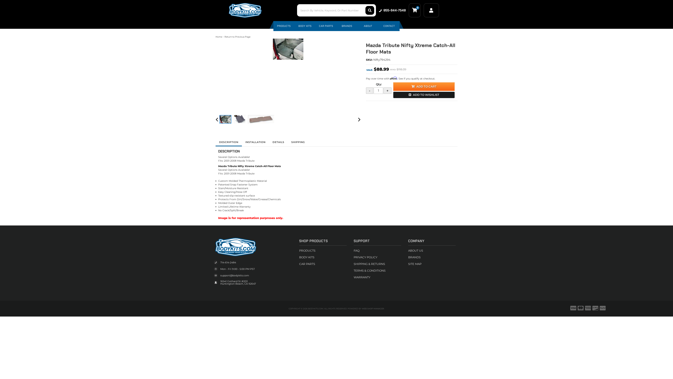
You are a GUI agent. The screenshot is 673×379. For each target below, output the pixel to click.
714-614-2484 (228, 262)
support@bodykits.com (234, 275)
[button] (336, 10)
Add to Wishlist (426, 95)
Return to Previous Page (237, 36)
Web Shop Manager (373, 308)
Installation (255, 142)
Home (219, 36)
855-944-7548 (394, 10)
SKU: (369, 59)
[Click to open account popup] (431, 10)
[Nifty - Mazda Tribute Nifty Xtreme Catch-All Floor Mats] (288, 49)
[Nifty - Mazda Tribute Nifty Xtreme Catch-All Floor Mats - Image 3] (261, 119)
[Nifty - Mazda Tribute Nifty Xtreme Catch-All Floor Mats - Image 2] (240, 119)
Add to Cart (426, 86)
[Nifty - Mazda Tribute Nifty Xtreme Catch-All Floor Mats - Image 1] (225, 119)
